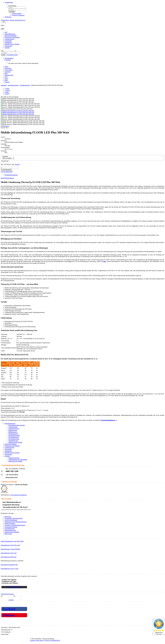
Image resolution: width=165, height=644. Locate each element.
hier (104, 261)
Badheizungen (12, 430)
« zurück (7, 90)
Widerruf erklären (10, 523)
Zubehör (7, 47)
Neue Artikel (8, 70)
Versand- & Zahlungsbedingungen (15, 525)
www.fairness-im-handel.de (18, 495)
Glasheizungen (12, 427)
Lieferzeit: (4, 140)
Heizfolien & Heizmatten (12, 37)
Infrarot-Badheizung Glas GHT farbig (12, 541)
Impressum (8, 516)
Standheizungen (13, 440)
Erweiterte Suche (12, 55)
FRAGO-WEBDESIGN (52, 640)
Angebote (8, 72)
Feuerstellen (8, 41)
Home (6, 66)
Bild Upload (8, 534)
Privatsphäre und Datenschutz (14, 518)
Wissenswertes (9, 75)
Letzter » (7, 93)
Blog (6, 73)
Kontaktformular (10, 528)
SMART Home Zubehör (12, 44)
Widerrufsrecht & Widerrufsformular (15, 522)
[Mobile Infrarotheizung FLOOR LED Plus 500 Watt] (17, 110)
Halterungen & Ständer (15, 442)
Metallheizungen (13, 434)
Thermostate (8, 46)
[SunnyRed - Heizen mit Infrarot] (13, 20)
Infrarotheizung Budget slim (9, 564)
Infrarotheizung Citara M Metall (10, 549)
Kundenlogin (9, 2)
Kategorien (8, 68)
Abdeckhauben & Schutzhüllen (17, 459)
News (6, 78)
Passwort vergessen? (18, 15)
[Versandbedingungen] (11, 600)
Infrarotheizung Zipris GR (9, 553)
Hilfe (6, 80)
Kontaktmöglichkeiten (108, 420)
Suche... (4, 55)
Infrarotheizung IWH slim (8, 557)
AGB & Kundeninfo (11, 520)
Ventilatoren (8, 42)
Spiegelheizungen (13, 428)
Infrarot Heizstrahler (11, 35)
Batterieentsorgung (10, 530)
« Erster (7, 88)
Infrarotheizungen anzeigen (16, 425)
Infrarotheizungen (10, 34)
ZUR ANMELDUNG (14, 587)
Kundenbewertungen (11, 527)
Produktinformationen (11, 175)
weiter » (7, 92)
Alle (6, 32)
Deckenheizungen (13, 439)
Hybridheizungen (13, 437)
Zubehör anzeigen (13, 458)
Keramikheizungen (14, 435)
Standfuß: (5, 156)
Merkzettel (8, 17)
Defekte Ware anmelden (12, 532)
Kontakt (7, 82)
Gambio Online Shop (36, 640)
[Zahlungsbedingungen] (7, 594)
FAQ (6, 77)
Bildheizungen (12, 432)
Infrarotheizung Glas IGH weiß (10, 545)
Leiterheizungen (9, 39)
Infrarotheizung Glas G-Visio (9, 568)
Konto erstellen (16, 13)
